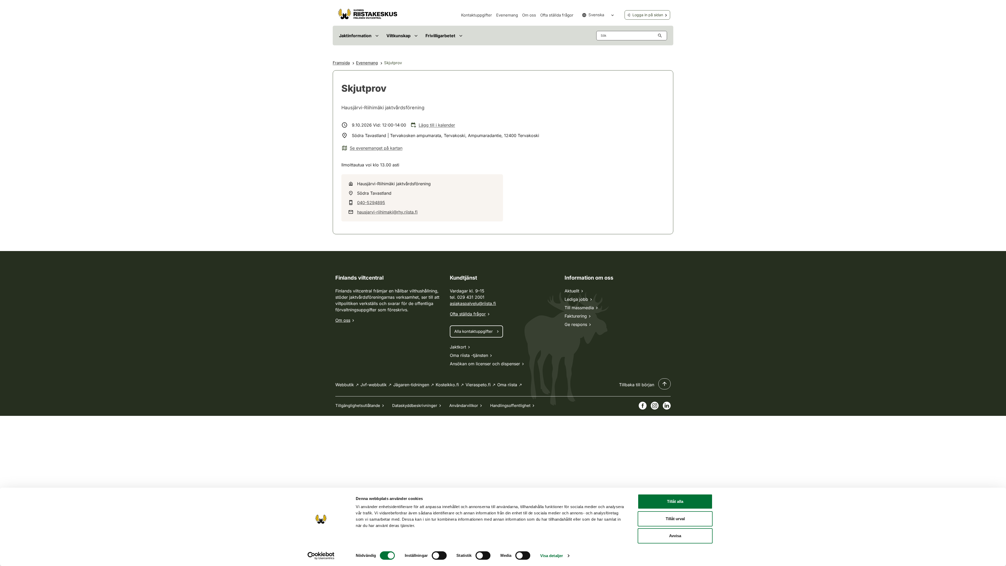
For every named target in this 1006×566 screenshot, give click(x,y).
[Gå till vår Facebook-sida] (643, 406)
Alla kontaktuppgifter (473, 331)
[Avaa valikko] (377, 35)
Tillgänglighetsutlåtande (357, 405)
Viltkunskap (398, 35)
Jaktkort (458, 347)
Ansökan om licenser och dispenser (485, 363)
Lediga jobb (576, 299)
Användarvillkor (463, 405)
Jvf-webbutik (373, 384)
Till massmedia (579, 307)
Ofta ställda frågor (556, 15)
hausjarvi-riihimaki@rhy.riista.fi (387, 212)
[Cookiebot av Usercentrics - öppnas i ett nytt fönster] (321, 556)
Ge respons (576, 324)
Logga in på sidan (647, 15)
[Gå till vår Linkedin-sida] (667, 406)
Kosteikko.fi (447, 384)
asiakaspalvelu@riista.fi (473, 303)
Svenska (596, 14)
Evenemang (507, 15)
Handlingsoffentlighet (510, 405)
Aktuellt (572, 290)
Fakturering (576, 316)
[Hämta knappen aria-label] (661, 35)
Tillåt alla (675, 501)
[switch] (439, 555)
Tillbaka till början (636, 384)
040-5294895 (371, 202)
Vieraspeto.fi (478, 384)
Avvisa (675, 536)
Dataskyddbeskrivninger (414, 405)
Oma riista (507, 384)
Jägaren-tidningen (411, 384)
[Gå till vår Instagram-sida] (655, 406)
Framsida (341, 62)
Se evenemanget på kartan (371, 148)
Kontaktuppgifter (476, 15)
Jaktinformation (355, 35)
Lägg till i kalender (437, 125)
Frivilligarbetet (440, 35)
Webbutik (344, 384)
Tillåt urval (675, 518)
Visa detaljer (551, 555)
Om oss (529, 15)
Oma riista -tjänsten (469, 355)
